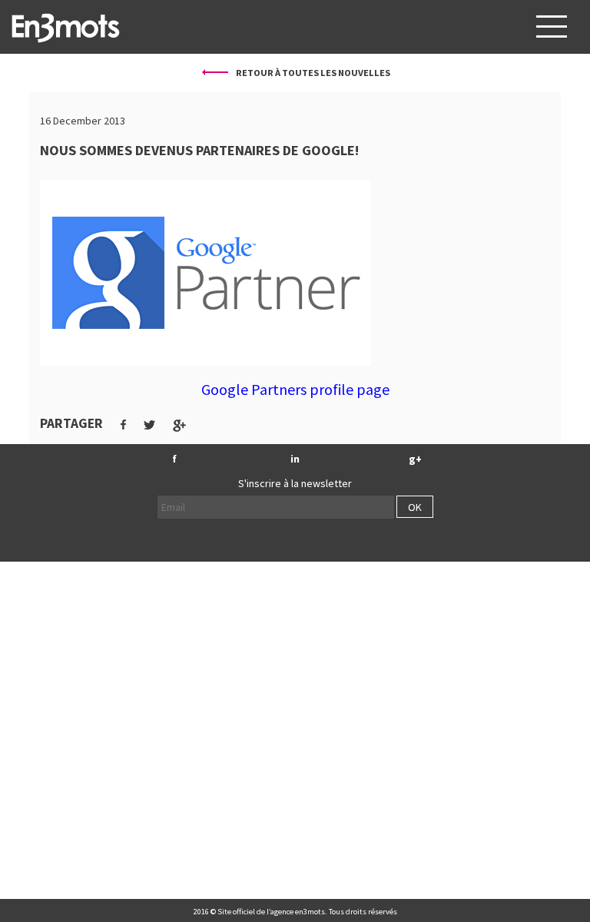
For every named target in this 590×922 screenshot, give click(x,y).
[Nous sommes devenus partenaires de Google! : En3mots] (65, 27)
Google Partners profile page (295, 389)
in (295, 459)
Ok (415, 507)
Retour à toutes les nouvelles (312, 72)
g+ (415, 459)
